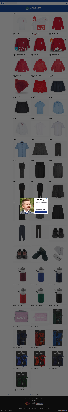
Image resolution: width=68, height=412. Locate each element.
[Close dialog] (47, 199)
